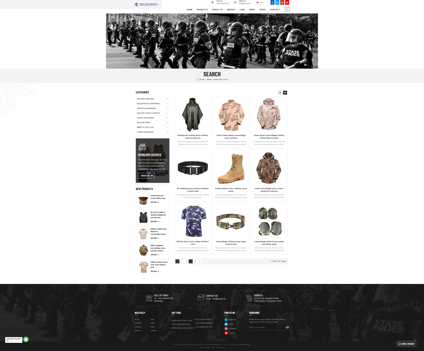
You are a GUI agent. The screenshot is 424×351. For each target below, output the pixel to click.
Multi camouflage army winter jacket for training (269, 190)
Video (262, 9)
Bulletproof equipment (148, 103)
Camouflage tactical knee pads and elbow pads (269, 243)
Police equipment (145, 117)
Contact (275, 9)
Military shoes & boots (148, 113)
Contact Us (145, 175)
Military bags (143, 122)
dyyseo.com (226, 345)
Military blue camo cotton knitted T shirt (193, 243)
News (252, 9)
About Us (217, 9)
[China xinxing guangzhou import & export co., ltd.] (146, 4)
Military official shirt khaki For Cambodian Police (159, 232)
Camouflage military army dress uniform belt (231, 243)
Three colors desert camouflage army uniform (231, 136)
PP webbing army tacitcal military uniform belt (193, 190)
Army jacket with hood (181, 324)
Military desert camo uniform (183, 328)
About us (138, 327)
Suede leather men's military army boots (231, 190)
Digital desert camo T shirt (182, 320)
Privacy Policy (220, 348)
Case (242, 9)
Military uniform (145, 98)
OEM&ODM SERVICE (150, 155)
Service (231, 9)
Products (202, 9)
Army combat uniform (204, 323)
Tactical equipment (146, 108)
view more (154, 202)
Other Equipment (145, 132)
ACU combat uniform (203, 319)
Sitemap (207, 348)
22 (195, 261)
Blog (201, 348)
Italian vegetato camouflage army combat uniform (158, 248)
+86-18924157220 (222, 3)
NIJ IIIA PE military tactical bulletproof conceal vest (158, 215)
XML (213, 348)
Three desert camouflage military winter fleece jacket (269, 136)
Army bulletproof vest (203, 327)
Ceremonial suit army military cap (158, 197)
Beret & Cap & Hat (145, 127)
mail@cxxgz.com (245, 3)
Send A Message (408, 344)
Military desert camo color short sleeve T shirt (159, 265)
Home (189, 9)
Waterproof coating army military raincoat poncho (192, 136)
